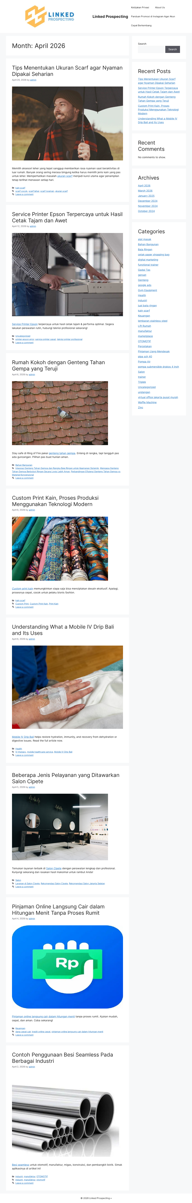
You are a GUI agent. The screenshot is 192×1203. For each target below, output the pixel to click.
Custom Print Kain (39, 603)
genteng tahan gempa (62, 453)
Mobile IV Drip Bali (23, 736)
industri (19, 1176)
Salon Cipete (54, 868)
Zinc (140, 407)
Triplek (142, 382)
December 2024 (148, 200)
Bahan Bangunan (23, 465)
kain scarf (20, 188)
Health (18, 748)
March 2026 (145, 190)
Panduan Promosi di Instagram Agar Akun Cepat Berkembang (153, 21)
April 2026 (144, 185)
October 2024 (146, 211)
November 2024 (148, 205)
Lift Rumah (144, 325)
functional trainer (148, 264)
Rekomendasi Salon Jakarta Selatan (87, 883)
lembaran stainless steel (152, 320)
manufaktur (29, 1176)
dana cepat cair (23, 1031)
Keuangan (20, 1028)
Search (142, 43)
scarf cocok (21, 191)
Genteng (143, 280)
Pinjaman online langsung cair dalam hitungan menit (43, 1016)
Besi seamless (20, 1164)
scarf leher (34, 191)
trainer (142, 376)
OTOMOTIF (42, 1176)
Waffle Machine (147, 402)
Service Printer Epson (25, 324)
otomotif (40, 1179)
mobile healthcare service (40, 752)
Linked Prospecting (110, 16)
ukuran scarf (64, 176)
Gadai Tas (144, 269)
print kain (22, 588)
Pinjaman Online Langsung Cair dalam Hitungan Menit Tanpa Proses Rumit (58, 909)
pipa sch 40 (145, 356)
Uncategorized (22, 336)
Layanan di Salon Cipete (27, 883)
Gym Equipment (147, 290)
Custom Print (22, 603)
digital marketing (148, 259)
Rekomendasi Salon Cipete (54, 883)
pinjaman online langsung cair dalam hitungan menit (77, 1031)
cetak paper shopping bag (153, 254)
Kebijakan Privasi (140, 7)
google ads (144, 285)
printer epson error (24, 339)
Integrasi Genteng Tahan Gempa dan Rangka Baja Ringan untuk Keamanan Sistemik (57, 468)
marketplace (145, 336)
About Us (160, 7)
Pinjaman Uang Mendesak (154, 351)
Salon (18, 880)
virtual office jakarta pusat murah (158, 397)
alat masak (144, 239)
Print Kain (53, 603)
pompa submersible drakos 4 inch (158, 366)
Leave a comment (24, 194)
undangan (144, 392)
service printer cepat (45, 339)
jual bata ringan (147, 305)
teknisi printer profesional (69, 339)
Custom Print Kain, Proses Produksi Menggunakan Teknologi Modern (55, 501)
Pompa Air (144, 361)
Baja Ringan (145, 249)
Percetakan (145, 346)
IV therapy (20, 752)
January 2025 (146, 195)
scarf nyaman (47, 191)
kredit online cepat (41, 1031)
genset (142, 274)
